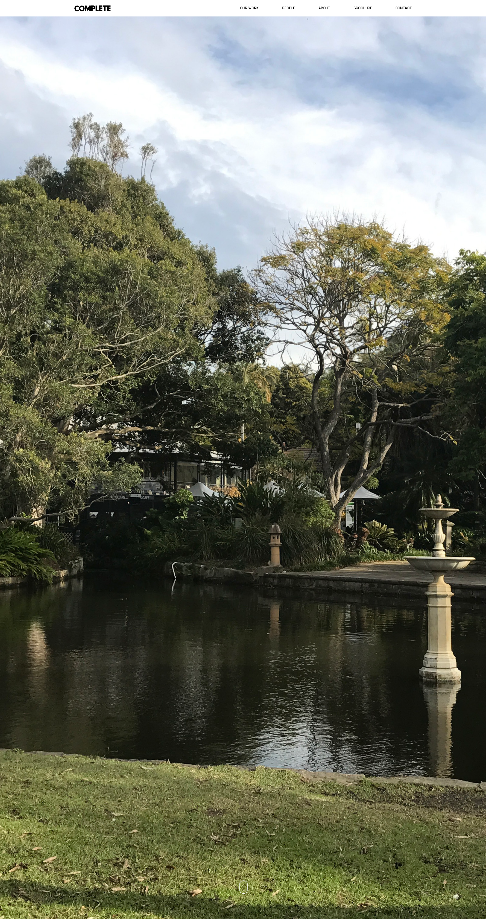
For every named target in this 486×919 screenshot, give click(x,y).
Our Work (249, 8)
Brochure (363, 8)
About (324, 8)
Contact (403, 8)
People (288, 8)
